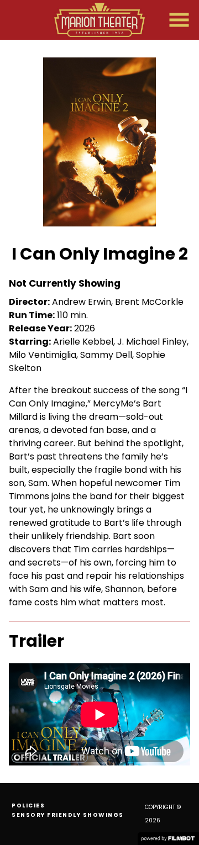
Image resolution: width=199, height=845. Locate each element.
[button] (179, 19)
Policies (28, 805)
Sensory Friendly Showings (68, 815)
